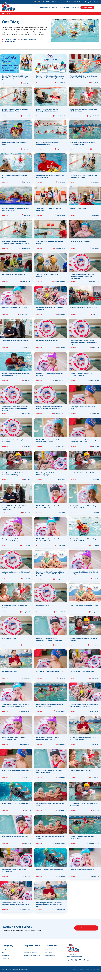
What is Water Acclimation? (80, 241)
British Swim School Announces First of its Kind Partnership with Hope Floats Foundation (50, 574)
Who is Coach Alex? (9, 638)
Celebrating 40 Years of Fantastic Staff (83, 307)
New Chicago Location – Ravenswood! (15, 770)
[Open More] (56, 7)
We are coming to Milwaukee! (80, 770)
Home (3, 13)
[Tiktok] (84, 960)
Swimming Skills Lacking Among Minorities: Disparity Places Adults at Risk (83, 342)
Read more (5, 83)
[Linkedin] (76, 960)
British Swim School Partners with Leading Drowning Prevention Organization (82, 276)
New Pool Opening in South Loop (82, 671)
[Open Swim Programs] (49, 7)
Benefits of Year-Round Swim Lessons (15, 307)
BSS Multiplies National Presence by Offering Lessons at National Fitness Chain (49, 904)
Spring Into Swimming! (78, 208)
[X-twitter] (88, 960)
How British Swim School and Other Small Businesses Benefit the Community (14, 507)
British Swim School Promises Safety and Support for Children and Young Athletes (15, 408)
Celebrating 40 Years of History (47, 340)
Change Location (94, 2)
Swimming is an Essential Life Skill (14, 274)
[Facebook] (72, 960)
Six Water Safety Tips (9, 671)
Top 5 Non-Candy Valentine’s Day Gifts (84, 605)
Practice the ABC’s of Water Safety (82, 473)
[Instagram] (68, 960)
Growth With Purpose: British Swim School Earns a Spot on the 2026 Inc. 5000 (15, 78)
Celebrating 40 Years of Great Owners (15, 340)
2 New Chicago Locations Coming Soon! (16, 803)
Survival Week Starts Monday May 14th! (50, 671)
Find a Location (86, 928)
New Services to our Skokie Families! (15, 836)
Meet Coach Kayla (42, 605)
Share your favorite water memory (82, 869)
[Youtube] (80, 960)
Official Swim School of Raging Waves (49, 869)
